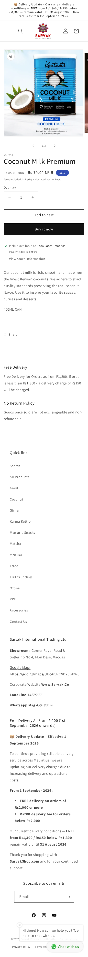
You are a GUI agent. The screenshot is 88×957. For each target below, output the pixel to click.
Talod (14, 566)
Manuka (16, 555)
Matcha (15, 543)
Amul (14, 488)
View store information (27, 259)
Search (15, 466)
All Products (19, 477)
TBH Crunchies (21, 577)
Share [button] (13, 334)
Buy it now (44, 229)
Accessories (19, 610)
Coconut (16, 499)
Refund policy (68, 939)
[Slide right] (54, 145)
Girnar (15, 510)
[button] (9, 31)
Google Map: (20, 667)
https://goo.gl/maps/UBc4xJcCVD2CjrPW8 (44, 674)
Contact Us (18, 621)
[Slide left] (33, 145)
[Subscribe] (68, 897)
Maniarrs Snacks (22, 532)
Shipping (27, 179)
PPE (13, 599)
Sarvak (25, 939)
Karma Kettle (20, 521)
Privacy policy (21, 946)
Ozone (15, 588)
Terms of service (45, 946)
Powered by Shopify (42, 939)
